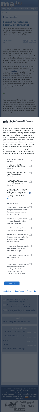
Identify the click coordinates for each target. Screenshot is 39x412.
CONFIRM (12, 283)
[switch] (30, 166)
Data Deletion (7, 291)
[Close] (35, 121)
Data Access (19, 291)
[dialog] (19, 206)
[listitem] (19, 160)
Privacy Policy (32, 291)
